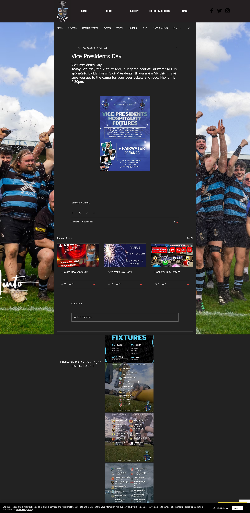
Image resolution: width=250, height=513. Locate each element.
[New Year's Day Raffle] (125, 255)
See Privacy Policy (24, 509)
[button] (189, 28)
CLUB (145, 28)
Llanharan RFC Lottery (167, 272)
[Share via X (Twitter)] (80, 213)
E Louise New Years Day (74, 272)
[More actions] (177, 48)
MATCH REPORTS (90, 28)
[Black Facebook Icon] (211, 11)
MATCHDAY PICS (160, 28)
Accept (237, 508)
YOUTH (119, 28)
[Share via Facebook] (72, 213)
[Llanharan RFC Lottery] (172, 255)
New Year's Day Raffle (120, 272)
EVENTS (107, 28)
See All (190, 238)
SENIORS (72, 28)
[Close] (246, 508)
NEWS (59, 28)
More (175, 28)
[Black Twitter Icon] (219, 11)
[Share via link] (94, 213)
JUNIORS (133, 28)
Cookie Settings (220, 508)
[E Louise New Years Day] (78, 255)
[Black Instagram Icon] (227, 11)
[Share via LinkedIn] (87, 213)
